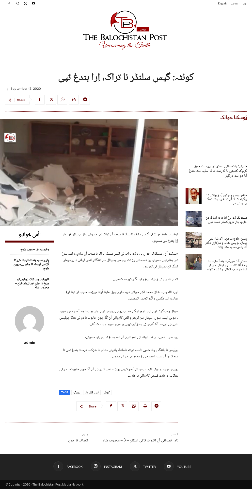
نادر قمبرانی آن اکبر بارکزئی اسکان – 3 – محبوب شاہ (140, 440)
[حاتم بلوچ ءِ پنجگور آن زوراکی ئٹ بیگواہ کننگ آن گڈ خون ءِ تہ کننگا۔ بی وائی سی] (194, 196)
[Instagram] (17, 3)
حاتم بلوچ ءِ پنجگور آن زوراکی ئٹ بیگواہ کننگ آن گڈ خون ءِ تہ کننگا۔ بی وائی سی (226, 199)
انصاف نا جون (78, 440)
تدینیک (76, 392)
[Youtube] (33, 3)
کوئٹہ (107, 392)
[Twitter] (25, 3)
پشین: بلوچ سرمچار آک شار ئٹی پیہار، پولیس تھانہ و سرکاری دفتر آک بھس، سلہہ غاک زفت (226, 243)
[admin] (29, 321)
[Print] (74, 100)
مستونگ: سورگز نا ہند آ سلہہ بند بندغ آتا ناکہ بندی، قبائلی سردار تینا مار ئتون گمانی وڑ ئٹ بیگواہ (227, 265)
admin (29, 342)
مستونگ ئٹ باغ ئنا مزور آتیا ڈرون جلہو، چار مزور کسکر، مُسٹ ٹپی (226, 220)
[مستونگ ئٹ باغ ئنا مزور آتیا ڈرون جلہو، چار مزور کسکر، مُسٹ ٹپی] (194, 219)
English (222, 3)
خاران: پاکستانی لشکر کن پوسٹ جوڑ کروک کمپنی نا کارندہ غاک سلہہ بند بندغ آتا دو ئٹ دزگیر (218, 171)
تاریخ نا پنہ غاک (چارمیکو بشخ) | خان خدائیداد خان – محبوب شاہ (32, 284)
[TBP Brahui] (126, 30)
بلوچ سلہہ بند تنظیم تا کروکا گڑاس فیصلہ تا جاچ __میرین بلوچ (31, 264)
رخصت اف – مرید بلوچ (34, 250)
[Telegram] (85, 100)
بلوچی (234, 3)
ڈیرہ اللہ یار (92, 392)
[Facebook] (9, 3)
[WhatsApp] (62, 100)
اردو (244, 3)
